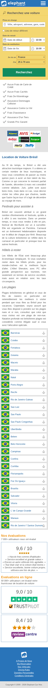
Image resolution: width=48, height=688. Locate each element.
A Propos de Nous (24, 661)
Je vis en (12, 57)
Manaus (15, 518)
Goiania (14, 355)
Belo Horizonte (18, 444)
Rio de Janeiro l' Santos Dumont (27, 525)
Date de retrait (9, 35)
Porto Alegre (17, 385)
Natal (13, 377)
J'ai (14, 62)
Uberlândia (16, 429)
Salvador (15, 496)
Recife (14, 392)
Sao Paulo (16, 414)
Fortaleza (15, 347)
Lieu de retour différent (16, 30)
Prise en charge (10, 20)
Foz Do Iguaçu (18, 481)
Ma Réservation (24, 664)
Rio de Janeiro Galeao (22, 399)
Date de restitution (11, 44)
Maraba (14, 370)
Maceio (14, 362)
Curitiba (14, 466)
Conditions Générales (24, 676)
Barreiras (15, 333)
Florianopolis (17, 473)
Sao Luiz (15, 407)
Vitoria (14, 503)
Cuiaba (14, 340)
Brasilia (14, 488)
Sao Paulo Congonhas (22, 422)
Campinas (16, 451)
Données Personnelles (24, 673)
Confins (14, 459)
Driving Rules (24, 670)
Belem (14, 436)
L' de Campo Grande (21, 510)
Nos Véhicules (24, 667)
